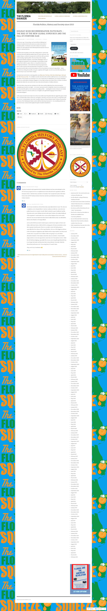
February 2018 (74, 430)
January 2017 (74, 458)
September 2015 (75, 490)
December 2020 (75, 358)
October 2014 (74, 514)
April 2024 (73, 272)
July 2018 (73, 420)
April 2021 (73, 349)
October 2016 (74, 465)
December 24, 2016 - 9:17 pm (37, 204)
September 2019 (75, 390)
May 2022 (73, 321)
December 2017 (75, 435)
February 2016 (74, 480)
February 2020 (74, 379)
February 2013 (74, 557)
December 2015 (75, 484)
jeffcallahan (24, 186)
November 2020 (75, 360)
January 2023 (74, 304)
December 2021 (75, 332)
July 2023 (73, 291)
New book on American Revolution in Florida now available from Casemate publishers (80, 214)
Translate (81, 186)
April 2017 (73, 452)
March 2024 (74, 274)
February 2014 (74, 531)
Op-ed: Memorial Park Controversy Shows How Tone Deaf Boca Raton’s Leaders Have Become (79, 221)
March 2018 (74, 428)
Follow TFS (73, 48)
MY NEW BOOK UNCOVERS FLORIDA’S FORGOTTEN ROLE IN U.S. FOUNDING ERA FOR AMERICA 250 (80, 204)
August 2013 (74, 544)
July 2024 (73, 265)
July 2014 (73, 520)
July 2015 (73, 495)
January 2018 (74, 432)
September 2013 (75, 542)
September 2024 (75, 261)
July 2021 (73, 343)
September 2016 (75, 467)
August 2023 (74, 289)
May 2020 (73, 373)
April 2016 (73, 475)
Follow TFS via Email (75, 35)
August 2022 (74, 315)
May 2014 (73, 525)
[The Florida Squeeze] (53, 6)
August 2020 (74, 366)
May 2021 (73, 347)
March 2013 (74, 554)
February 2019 (74, 405)
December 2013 (75, 535)
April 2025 (73, 246)
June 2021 (73, 345)
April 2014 (73, 527)
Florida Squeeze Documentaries (62, 16)
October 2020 (74, 362)
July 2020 (73, 368)
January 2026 (74, 233)
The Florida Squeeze (24, 17)
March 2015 (74, 503)
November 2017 (75, 437)
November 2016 (75, 462)
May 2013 (73, 550)
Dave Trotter (29, 204)
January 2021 (74, 355)
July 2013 (73, 546)
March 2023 (74, 300)
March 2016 (74, 477)
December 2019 (75, 383)
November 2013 (75, 537)
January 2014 (74, 533)
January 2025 (74, 253)
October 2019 (74, 387)
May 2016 (73, 473)
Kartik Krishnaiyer (30, 39)
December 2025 (75, 235)
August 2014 (74, 518)
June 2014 (73, 522)
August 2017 (74, 443)
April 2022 (73, 323)
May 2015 (73, 499)
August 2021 (74, 340)
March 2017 (74, 454)
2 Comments (44, 39)
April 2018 (73, 426)
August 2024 (74, 263)
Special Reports (42, 18)
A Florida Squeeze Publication (80, 16)
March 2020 (74, 377)
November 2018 (75, 411)
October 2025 (74, 238)
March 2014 (74, 529)
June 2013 (73, 548)
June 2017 (73, 447)
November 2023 (75, 283)
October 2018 (74, 413)
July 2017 (73, 445)
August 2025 (74, 242)
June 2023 (73, 293)
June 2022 (73, 319)
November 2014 (75, 512)
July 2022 (73, 317)
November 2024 (75, 257)
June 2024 (73, 268)
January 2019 (74, 407)
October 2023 (74, 285)
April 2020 (73, 375)
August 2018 (74, 417)
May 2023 (73, 295)
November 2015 (75, 486)
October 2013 (74, 539)
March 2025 (74, 248)
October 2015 (74, 488)
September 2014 (75, 516)
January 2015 (74, 507)
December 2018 (75, 409)
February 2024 (74, 276)
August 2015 (74, 492)
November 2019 (75, 385)
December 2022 (75, 306)
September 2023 (75, 287)
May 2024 (73, 270)
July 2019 (73, 394)
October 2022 (74, 310)
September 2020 (75, 364)
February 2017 (74, 456)
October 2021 (74, 336)
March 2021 (74, 351)
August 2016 (74, 469)
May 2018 (73, 424)
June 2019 (73, 396)
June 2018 (73, 422)
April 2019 (73, 400)
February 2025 (74, 250)
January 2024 (74, 278)
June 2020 (73, 370)
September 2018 (75, 415)
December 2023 (75, 280)
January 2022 (74, 330)
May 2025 (73, 244)
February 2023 (74, 302)
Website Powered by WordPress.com (24, 599)
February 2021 (74, 353)
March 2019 (74, 402)
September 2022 (75, 313)
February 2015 (74, 505)
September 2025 (75, 240)
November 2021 (75, 334)
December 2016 (75, 460)
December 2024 (75, 255)
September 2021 (75, 338)
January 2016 (74, 482)
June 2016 (73, 471)
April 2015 (73, 501)
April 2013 (73, 552)
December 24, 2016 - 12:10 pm (32, 186)
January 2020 (74, 381)
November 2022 (75, 308)
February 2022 (74, 328)
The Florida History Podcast (45, 16)
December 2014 (75, 510)
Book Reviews (38, 39)
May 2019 (73, 398)
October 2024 (74, 259)
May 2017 (73, 450)
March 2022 (74, 325)
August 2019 (74, 392)
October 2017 (74, 439)
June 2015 (73, 497)
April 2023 (73, 298)
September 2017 (75, 441)
